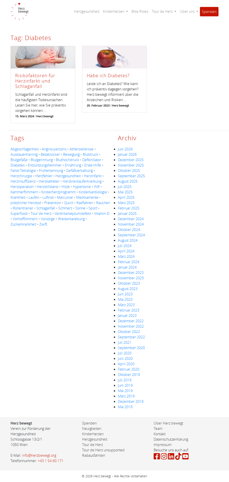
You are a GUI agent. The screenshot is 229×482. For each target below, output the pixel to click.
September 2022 (131, 337)
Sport (93, 208)
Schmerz (65, 208)
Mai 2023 (125, 299)
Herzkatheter (49, 181)
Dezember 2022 (131, 320)
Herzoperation (22, 186)
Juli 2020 (124, 353)
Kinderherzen (93, 433)
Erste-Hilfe (92, 165)
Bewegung (71, 154)
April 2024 (126, 251)
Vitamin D (101, 213)
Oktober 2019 (129, 374)
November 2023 (131, 277)
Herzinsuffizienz (23, 181)
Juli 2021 (124, 342)
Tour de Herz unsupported (103, 450)
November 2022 (131, 326)
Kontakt (159, 433)
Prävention (52, 202)
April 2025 (126, 197)
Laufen (34, 197)
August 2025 (128, 181)
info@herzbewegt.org (39, 455)
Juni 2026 (125, 149)
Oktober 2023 (129, 283)
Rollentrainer (23, 208)
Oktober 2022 (129, 331)
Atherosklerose (81, 149)
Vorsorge (48, 218)
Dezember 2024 (131, 218)
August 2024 (128, 240)
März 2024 (126, 256)
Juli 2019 (124, 379)
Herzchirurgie (21, 175)
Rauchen (103, 202)
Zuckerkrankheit (23, 224)
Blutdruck (90, 154)
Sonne (80, 208)
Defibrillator (91, 159)
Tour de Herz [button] (163, 11)
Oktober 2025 (129, 170)
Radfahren (84, 202)
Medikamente (87, 197)
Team (158, 428)
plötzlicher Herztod (26, 202)
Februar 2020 (128, 369)
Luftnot (48, 197)
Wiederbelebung (71, 218)
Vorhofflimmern (25, 218)
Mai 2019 (125, 390)
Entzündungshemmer (45, 165)
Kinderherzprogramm (58, 192)
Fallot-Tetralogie (23, 170)
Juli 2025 (124, 186)
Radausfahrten (93, 455)
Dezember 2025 (131, 159)
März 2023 (126, 304)
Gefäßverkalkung (79, 170)
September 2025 (131, 175)
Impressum (163, 444)
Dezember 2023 (131, 272)
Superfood (19, 213)
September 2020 (131, 347)
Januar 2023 (127, 315)
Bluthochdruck (67, 159)
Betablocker (50, 154)
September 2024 (131, 234)
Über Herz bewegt (168, 423)
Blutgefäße (19, 159)
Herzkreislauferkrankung (82, 181)
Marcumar (65, 197)
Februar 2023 (128, 310)
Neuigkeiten (91, 428)
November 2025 (131, 165)
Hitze (65, 186)
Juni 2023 (125, 294)
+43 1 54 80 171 (51, 460)
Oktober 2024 (129, 229)
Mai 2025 (125, 192)
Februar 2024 (128, 261)
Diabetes (18, 165)
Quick (68, 202)
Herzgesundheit (86, 11)
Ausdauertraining (24, 154)
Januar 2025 (127, 213)
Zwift (43, 224)
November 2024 (131, 224)
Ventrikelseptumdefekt (73, 213)
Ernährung (73, 165)
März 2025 (126, 202)
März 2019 (126, 396)
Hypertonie (82, 186)
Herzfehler (43, 175)
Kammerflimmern (24, 192)
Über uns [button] (187, 11)
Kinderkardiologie (93, 192)
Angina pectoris (54, 149)
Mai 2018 (125, 406)
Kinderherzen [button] (114, 11)
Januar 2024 (127, 267)
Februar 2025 (128, 208)
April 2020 (126, 363)
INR (97, 186)
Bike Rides (139, 11)
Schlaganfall (45, 208)
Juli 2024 (124, 245)
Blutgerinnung (42, 159)
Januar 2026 (127, 154)
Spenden (209, 11)
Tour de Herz (41, 213)
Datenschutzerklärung (171, 439)
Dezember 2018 (131, 401)
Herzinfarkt (93, 175)
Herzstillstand (47, 186)
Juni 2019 (125, 385)
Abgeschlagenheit (25, 149)
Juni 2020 (125, 358)
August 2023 (128, 288)
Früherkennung (51, 170)
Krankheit (18, 197)
